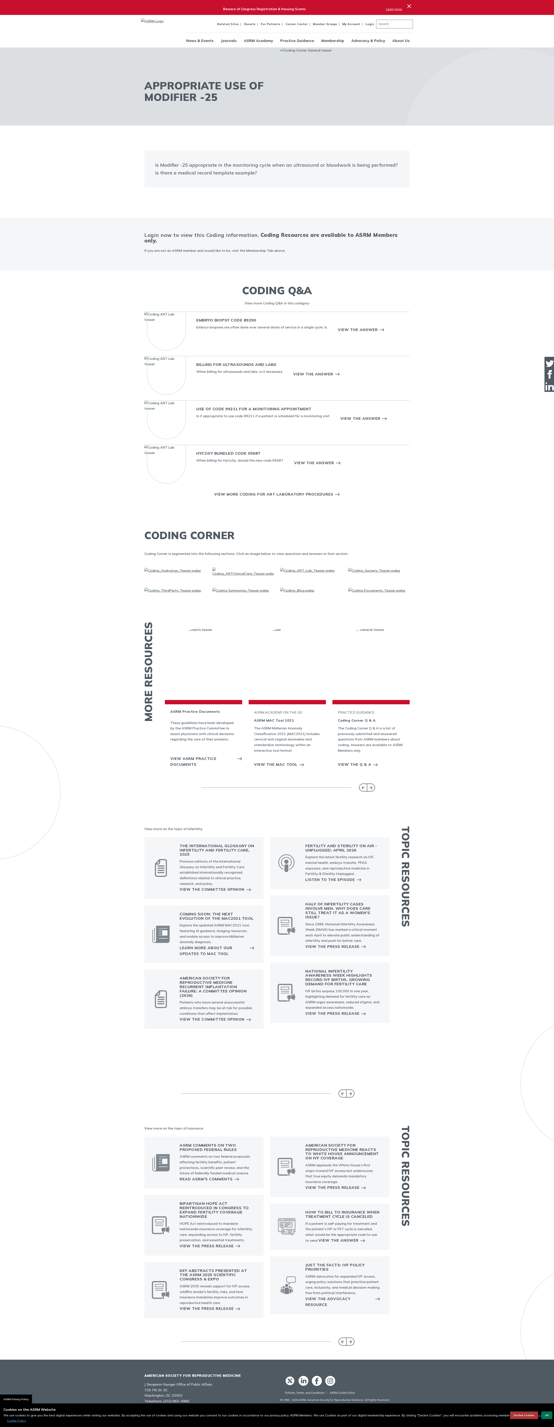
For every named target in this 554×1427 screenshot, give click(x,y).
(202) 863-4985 (176, 1401)
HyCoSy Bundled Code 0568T (228, 453)
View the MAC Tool (276, 764)
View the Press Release (332, 946)
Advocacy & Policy (368, 40)
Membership (332, 40)
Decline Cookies (524, 1415)
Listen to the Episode (330, 879)
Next (371, 788)
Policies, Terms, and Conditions (305, 1392)
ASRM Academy (258, 40)
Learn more (394, 9)
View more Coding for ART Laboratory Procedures (273, 494)
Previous (363, 788)
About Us (401, 40)
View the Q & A (354, 764)
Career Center (297, 24)
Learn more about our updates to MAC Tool (206, 950)
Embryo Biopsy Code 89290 (226, 320)
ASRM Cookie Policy (342, 1392)
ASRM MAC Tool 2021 (274, 720)
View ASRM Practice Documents (193, 761)
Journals (229, 40)
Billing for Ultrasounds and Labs (236, 364)
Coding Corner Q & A (357, 720)
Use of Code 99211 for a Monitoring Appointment (253, 408)
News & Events (200, 40)
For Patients (270, 24)
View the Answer (358, 329)
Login (370, 24)
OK (547, 1415)
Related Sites (228, 24)
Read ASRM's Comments (206, 1179)
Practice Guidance (297, 40)
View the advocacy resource (328, 1301)
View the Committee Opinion (212, 889)
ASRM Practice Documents (195, 711)
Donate (250, 24)
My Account (351, 24)
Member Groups (325, 24)
